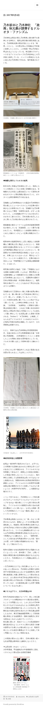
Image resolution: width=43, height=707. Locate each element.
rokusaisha (21, 697)
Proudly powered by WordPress (13, 704)
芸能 (9, 699)
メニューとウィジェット (37, 7)
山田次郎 (31, 697)
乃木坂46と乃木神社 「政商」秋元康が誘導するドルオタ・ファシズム (21, 28)
